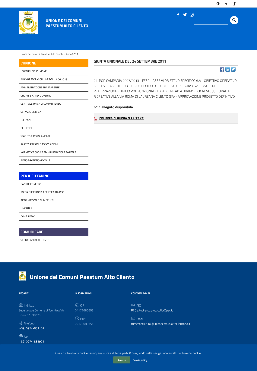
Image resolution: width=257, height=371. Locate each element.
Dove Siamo (28, 216)
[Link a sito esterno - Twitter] (184, 14)
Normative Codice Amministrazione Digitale (48, 152)
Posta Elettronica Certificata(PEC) (43, 192)
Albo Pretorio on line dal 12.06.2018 (44, 79)
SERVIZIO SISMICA (31, 112)
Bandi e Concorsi (31, 184)
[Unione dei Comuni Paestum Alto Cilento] (28, 22)
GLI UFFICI (26, 128)
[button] (218, 4)
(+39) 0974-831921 (31, 341)
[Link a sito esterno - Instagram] (191, 14)
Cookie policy (140, 360)
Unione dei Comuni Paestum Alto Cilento (67, 23)
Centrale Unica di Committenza (41, 104)
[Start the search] (234, 20)
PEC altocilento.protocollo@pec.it (152, 310)
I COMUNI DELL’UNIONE (34, 71)
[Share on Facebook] (222, 69)
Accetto (122, 360)
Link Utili (26, 208)
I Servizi (25, 120)
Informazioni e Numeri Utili (38, 200)
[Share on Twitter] (233, 69)
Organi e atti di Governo (36, 95)
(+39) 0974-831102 (31, 328)
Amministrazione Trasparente (40, 87)
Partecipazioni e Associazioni (39, 144)
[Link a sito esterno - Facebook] (178, 14)
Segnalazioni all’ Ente (35, 240)
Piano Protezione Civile (35, 160)
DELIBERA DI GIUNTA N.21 (121, 118)
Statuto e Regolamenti (35, 136)
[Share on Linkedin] (227, 69)
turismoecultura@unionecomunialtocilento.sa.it (160, 323)
